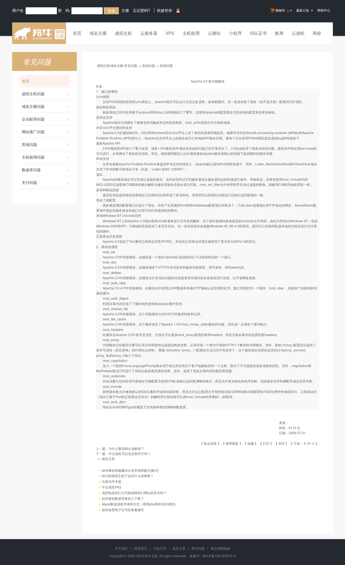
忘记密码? (141, 10)
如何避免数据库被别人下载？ (123, 498)
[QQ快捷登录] (177, 10)
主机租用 (191, 33)
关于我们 (121, 548)
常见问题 (198, 548)
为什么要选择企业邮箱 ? (126, 448)
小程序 (235, 33)
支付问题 (29, 182)
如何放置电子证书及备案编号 (123, 509)
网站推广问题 (33, 131)
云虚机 (298, 33)
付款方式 (159, 548)
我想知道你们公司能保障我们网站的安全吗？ (134, 492)
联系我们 (140, 548)
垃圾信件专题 (111, 481)
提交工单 (178, 548)
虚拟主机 (123, 33)
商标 (317, 33)
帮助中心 (323, 10)
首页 (77, 33)
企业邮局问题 (33, 119)
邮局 (279, 33)
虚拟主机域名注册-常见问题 (117, 65)
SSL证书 (258, 33)
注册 (125, 10)
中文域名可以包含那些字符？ (130, 453)
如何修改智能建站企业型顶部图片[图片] (130, 470)
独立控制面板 (220, 548)
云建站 (214, 33)
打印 (266, 443)
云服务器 (148, 33)
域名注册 (98, 33)
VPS (169, 33)
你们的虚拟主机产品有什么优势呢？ (128, 475)
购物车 (282, 10)
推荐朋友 (232, 443)
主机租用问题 (33, 157)
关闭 (281, 443)
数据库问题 (31, 169)
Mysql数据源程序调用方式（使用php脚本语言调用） (140, 504)
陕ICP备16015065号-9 (219, 555)
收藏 (250, 443)
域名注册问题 (33, 106)
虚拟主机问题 (33, 93)
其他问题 (29, 144)
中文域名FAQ (111, 487)
